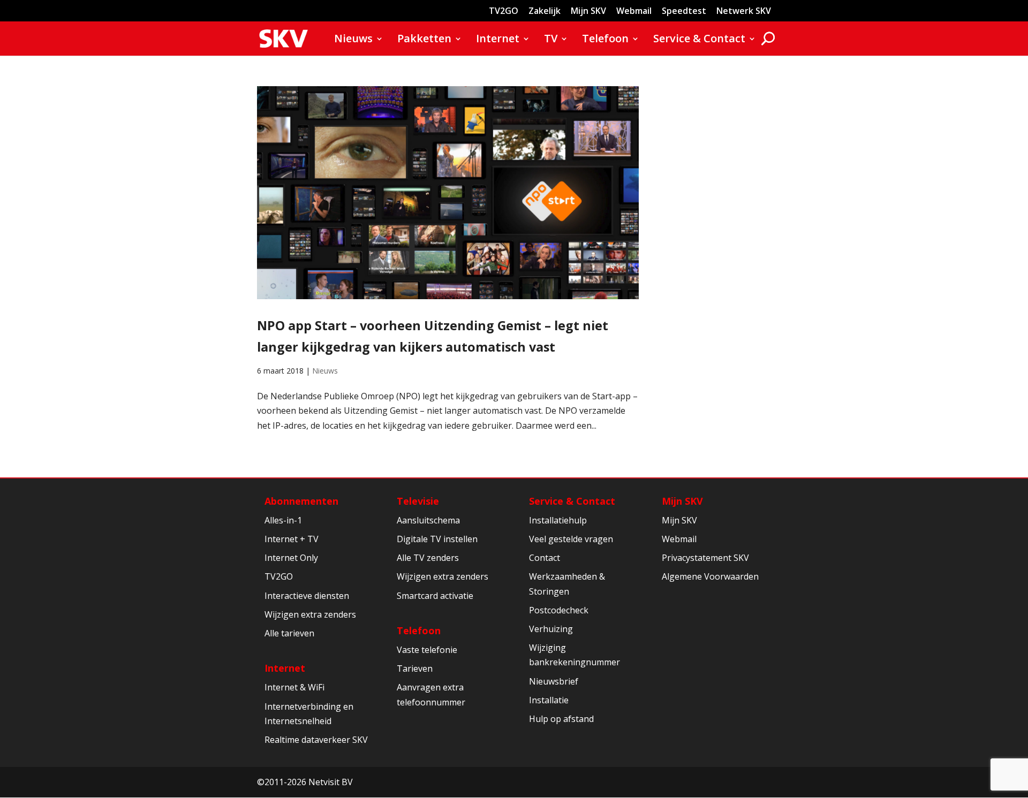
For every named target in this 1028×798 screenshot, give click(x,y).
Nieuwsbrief (553, 681)
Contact (544, 558)
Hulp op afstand (561, 719)
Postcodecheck (558, 610)
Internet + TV (291, 539)
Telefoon (605, 40)
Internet (497, 40)
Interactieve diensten (306, 596)
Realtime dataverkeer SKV (316, 740)
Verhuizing (551, 629)
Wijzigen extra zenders (310, 614)
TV (550, 40)
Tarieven (415, 668)
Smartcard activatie (435, 596)
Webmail (634, 11)
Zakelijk (544, 11)
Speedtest (684, 11)
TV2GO (503, 11)
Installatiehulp (558, 520)
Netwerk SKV (743, 11)
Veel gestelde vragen (571, 539)
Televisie (418, 501)
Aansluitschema (428, 520)
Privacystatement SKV (705, 558)
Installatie (549, 700)
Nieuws (353, 40)
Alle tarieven (289, 633)
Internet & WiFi (294, 687)
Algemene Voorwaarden (710, 576)
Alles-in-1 (283, 520)
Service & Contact (699, 40)
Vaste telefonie (427, 650)
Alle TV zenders (428, 558)
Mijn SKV (588, 11)
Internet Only (291, 558)
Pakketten (424, 40)
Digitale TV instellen (437, 539)
